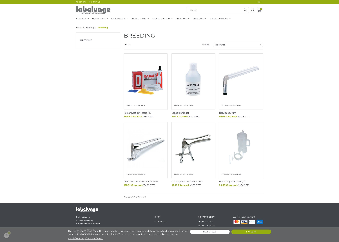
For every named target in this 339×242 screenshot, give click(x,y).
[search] (245, 10)
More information (76, 238)
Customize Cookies (94, 238)
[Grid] (125, 44)
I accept (251, 232)
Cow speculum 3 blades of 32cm (141, 181)
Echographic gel (180, 113)
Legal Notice (205, 221)
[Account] (253, 10)
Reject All (209, 232)
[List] (129, 44)
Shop (157, 217)
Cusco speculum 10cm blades (187, 181)
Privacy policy (206, 217)
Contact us (94, 2)
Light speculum (227, 113)
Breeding (86, 40)
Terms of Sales (206, 225)
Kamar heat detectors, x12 (137, 113)
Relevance (238, 45)
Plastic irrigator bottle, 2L (232, 181)
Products (81, 2)
